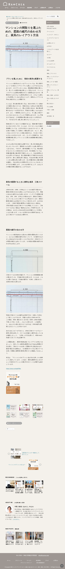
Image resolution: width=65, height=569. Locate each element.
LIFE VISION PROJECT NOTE (51, 27)
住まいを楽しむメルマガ (13, 22)
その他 (48, 57)
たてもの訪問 (50, 60)
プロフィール (14, 7)
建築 (48, 113)
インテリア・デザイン (53, 34)
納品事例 (29, 7)
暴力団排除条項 (40, 562)
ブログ (36, 7)
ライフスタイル (51, 67)
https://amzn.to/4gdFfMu (13, 368)
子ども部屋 (50, 106)
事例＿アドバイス (51, 73)
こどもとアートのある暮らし (53, 50)
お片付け (49, 46)
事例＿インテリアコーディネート (53, 77)
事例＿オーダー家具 (52, 81)
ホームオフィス (51, 64)
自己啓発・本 (50, 116)
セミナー (49, 54)
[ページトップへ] (62, 566)
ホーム (6, 7)
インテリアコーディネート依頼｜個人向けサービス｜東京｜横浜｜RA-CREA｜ (31, 567)
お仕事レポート (51, 43)
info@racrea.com (43, 555)
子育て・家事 (50, 109)
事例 (48, 70)
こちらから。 (16, 519)
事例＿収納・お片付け (53, 95)
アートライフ (50, 31)
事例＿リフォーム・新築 (53, 91)
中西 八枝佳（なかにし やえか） (25, 506)
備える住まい (50, 103)
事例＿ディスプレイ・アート (53, 86)
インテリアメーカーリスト (53, 39)
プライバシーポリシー (26, 562)
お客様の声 (43, 7)
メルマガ (57, 7)
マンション (11, 429)
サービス (22, 7)
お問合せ (50, 7)
